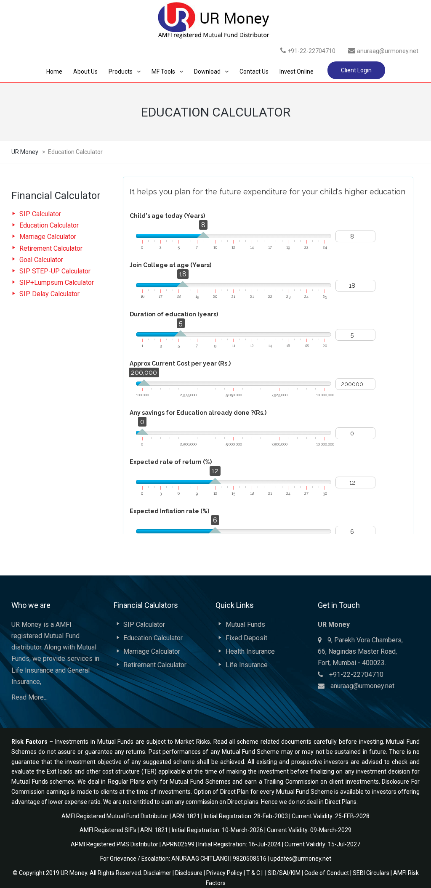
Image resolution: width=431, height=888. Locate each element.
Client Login (356, 70)
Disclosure (188, 872)
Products (121, 71)
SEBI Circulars (371, 872)
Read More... (29, 697)
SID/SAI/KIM (284, 872)
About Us (85, 71)
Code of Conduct (326, 872)
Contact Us (254, 71)
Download (207, 71)
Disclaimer (157, 872)
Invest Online (296, 71)
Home (54, 71)
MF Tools (163, 71)
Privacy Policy (224, 872)
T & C (253, 872)
